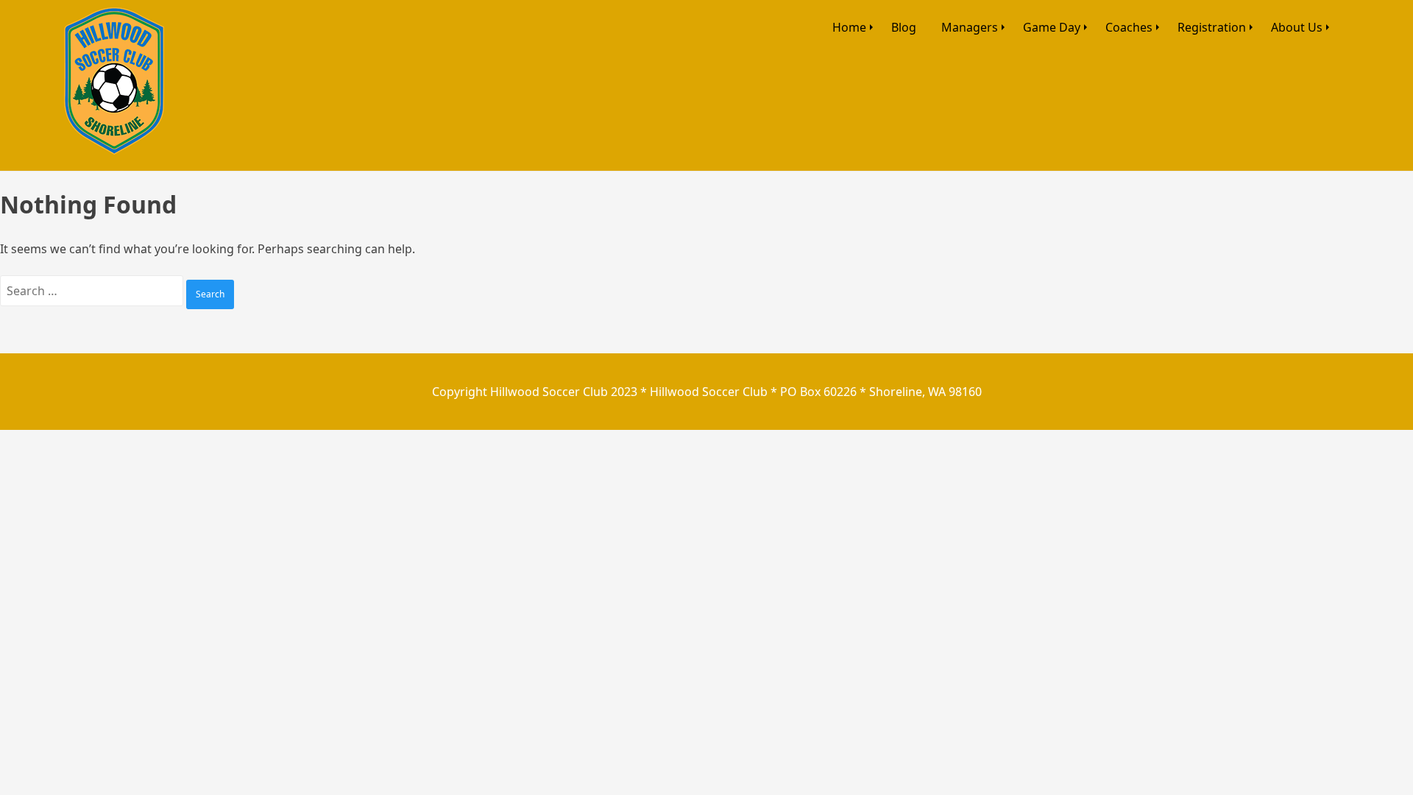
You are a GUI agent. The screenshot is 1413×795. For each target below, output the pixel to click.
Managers (969, 27)
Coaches (1128, 27)
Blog (903, 27)
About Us (1296, 27)
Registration (1212, 27)
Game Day (1051, 27)
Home (849, 27)
